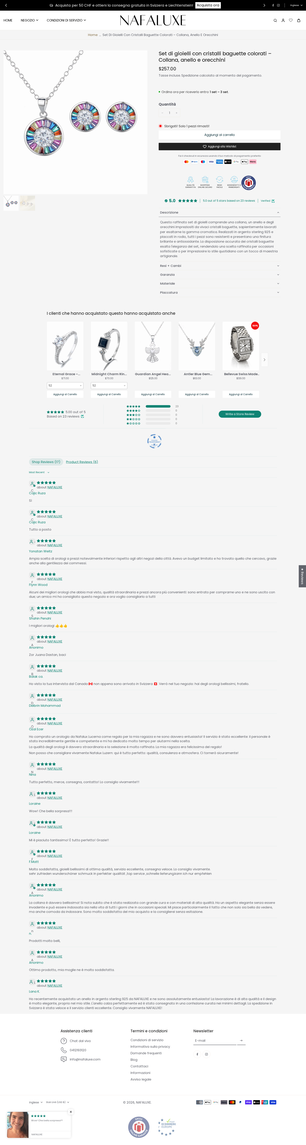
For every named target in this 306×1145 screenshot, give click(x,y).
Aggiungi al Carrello (65, 394)
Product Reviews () (82, 462)
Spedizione (190, 75)
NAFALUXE (54, 487)
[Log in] (283, 20)
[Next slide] (264, 5)
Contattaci (139, 1066)
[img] (66, 412)
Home (93, 35)
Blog (134, 1059)
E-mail (200, 1040)
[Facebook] (273, 5)
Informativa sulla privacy (150, 1046)
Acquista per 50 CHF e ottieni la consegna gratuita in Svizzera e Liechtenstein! (124, 5)
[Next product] (264, 360)
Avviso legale (141, 1079)
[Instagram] (278, 5)
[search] (275, 20)
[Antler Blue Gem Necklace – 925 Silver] (197, 346)
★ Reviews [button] (302, 576)
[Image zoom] (75, 122)
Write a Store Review (239, 414)
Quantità (167, 104)
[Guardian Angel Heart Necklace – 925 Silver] (153, 346)
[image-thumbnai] (11, 203)
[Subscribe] (241, 1040)
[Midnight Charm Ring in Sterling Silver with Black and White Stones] (109, 346)
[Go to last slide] (6, 5)
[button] (219, 134)
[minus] (162, 112)
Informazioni (140, 1073)
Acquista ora (208, 5)
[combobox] (65, 385)
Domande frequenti (146, 1053)
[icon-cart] (298, 20)
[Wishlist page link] (291, 20)
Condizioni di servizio (147, 1040)
